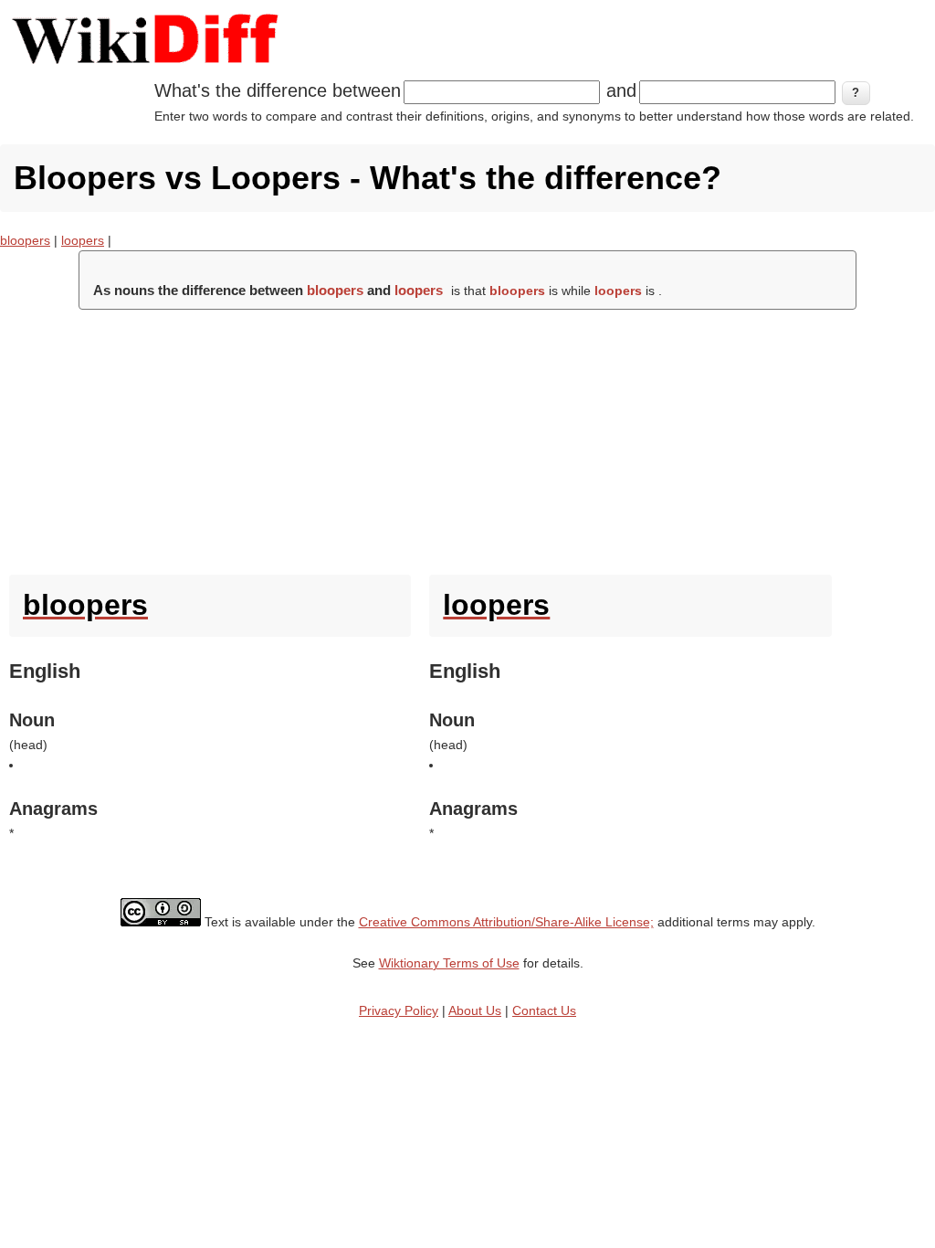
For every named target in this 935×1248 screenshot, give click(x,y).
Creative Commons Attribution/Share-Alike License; (506, 922)
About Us (474, 1010)
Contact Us (544, 1010)
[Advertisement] (467, 438)
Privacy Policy (398, 1010)
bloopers (25, 240)
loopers (82, 240)
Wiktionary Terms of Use (449, 963)
